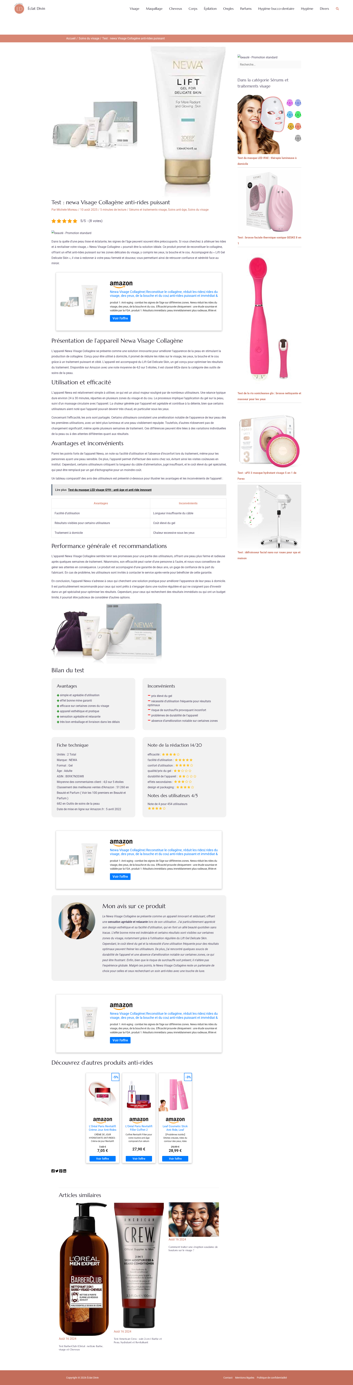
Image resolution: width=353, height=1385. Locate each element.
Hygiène (307, 8)
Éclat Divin (36, 8)
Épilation (210, 8)
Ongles (228, 8)
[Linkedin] (64, 1171)
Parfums (246, 8)
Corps (193, 8)
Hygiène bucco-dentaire (276, 8)
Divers (324, 8)
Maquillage (154, 8)
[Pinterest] (60, 1171)
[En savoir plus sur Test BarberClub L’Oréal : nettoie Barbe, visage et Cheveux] (84, 1269)
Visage (134, 8)
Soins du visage (198, 209)
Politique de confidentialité (272, 1377)
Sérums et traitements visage (148, 209)
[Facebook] (53, 1171)
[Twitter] (56, 1171)
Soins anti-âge (177, 209)
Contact (228, 1377)
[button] (337, 8)
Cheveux (175, 8)
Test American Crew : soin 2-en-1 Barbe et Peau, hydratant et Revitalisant (138, 1340)
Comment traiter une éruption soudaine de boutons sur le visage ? (193, 1248)
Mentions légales (244, 1377)
